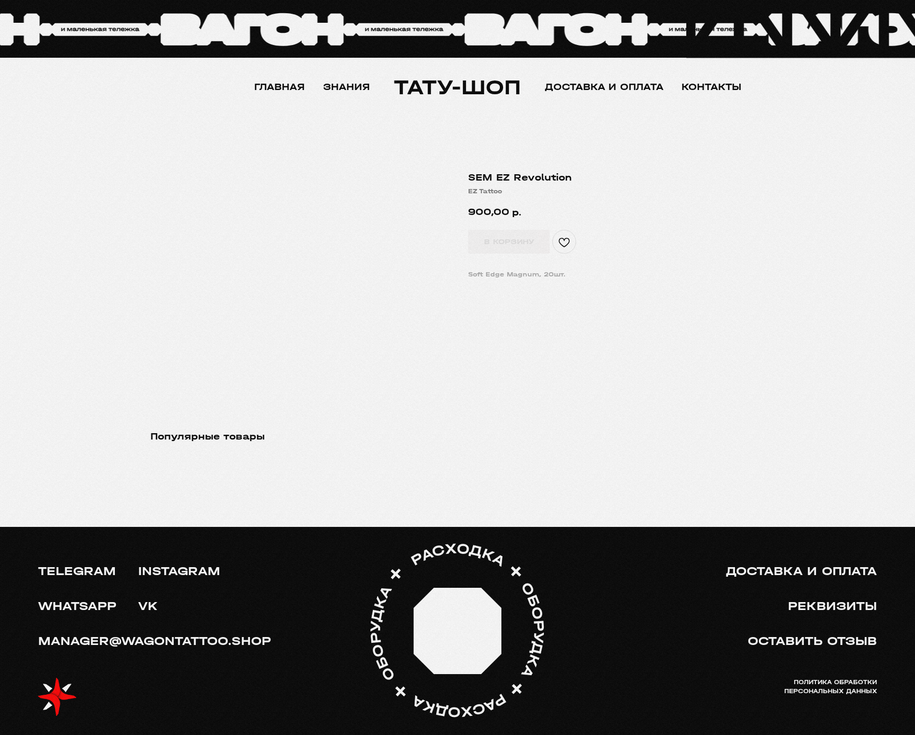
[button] (811, 641)
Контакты (711, 87)
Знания (346, 87)
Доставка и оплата (604, 87)
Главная (279, 87)
